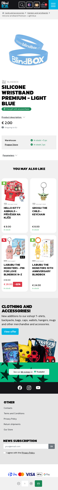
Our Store (8, 429)
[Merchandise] (29, 350)
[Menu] (53, 4)
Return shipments (12, 424)
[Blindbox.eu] (6, 4)
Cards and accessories (14, 13)
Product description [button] (11, 117)
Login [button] (37, 5)
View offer (10, 332)
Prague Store (11, 144)
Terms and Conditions (14, 413)
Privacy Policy (10, 418)
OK (51, 446)
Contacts (8, 408)
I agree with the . (20, 452)
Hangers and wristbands (37, 13)
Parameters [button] (8, 155)
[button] (22, 5)
